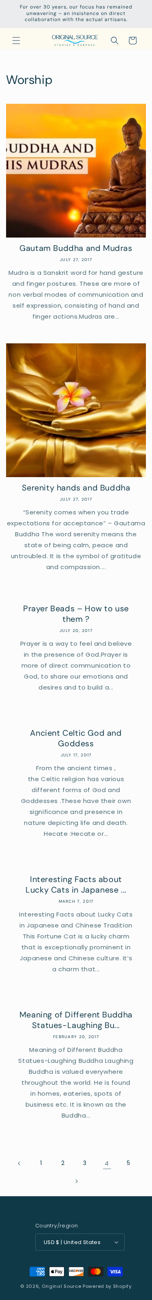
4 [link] (107, 1163)
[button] (16, 40)
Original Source (61, 1286)
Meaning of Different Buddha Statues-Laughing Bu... (76, 1019)
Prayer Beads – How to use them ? (76, 613)
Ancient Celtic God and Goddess (76, 738)
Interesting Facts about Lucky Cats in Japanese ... (76, 884)
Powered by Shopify (107, 1286)
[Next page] (76, 1181)
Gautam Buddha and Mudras (75, 248)
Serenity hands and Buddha (76, 487)
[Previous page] (19, 1163)
